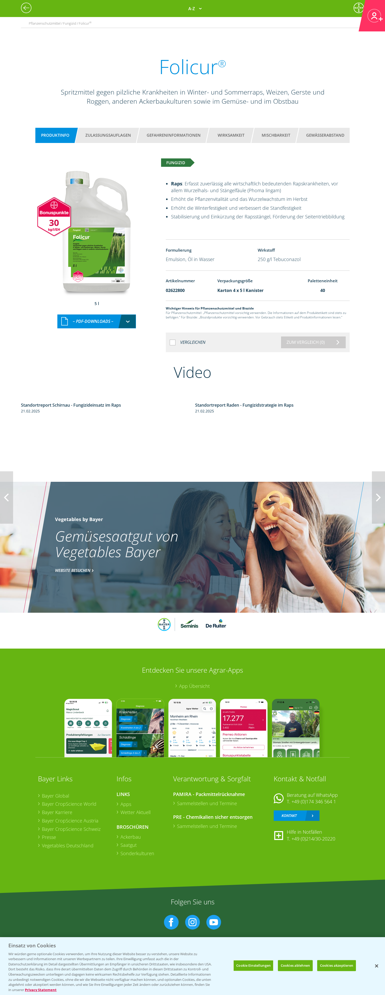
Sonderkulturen (137, 853)
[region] (192, 966)
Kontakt (289, 815)
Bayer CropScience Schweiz (71, 829)
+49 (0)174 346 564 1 (314, 801)
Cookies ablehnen (295, 965)
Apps (125, 804)
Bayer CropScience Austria (70, 820)
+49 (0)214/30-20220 (313, 839)
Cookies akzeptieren (336, 965)
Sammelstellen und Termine (207, 803)
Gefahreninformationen (174, 135)
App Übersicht (194, 686)
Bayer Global (55, 796)
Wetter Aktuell (135, 812)
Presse (49, 837)
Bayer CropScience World (69, 804)
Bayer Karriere (57, 812)
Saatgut (128, 845)
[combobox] (96, 321)
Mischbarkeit (276, 135)
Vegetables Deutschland (68, 845)
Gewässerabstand (325, 135)
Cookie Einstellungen (253, 965)
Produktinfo (55, 135)
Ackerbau (130, 837)
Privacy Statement (41, 989)
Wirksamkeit (231, 135)
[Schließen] (376, 966)
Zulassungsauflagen (108, 135)
